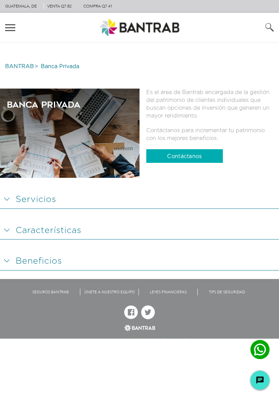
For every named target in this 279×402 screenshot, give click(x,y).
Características (48, 230)
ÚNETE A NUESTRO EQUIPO (109, 292)
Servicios (36, 199)
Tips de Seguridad (227, 292)
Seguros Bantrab (50, 292)
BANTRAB (19, 66)
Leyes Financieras (168, 292)
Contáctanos (184, 156)
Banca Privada (60, 66)
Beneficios (39, 261)
